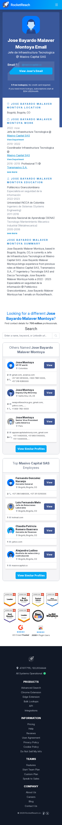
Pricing (31, 724)
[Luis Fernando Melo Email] (10, 506)
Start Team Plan (31, 769)
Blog (31, 801)
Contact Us (31, 805)
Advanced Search (31, 687)
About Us (31, 792)
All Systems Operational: (29, 673)
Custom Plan (31, 774)
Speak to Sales (31, 778)
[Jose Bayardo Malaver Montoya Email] (31, 25)
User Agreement (31, 737)
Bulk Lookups (31, 701)
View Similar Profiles (31, 448)
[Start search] (55, 336)
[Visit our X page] (47, 813)
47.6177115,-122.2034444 (32, 668)
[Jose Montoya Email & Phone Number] (10, 365)
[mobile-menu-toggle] (56, 5)
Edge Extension (31, 696)
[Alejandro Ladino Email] (10, 554)
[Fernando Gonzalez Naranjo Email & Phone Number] (10, 482)
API (31, 705)
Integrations (31, 710)
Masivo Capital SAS (33, 56)
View (49, 365)
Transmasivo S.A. (17, 167)
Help (31, 728)
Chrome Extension (31, 692)
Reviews (31, 733)
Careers (31, 796)
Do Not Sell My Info (31, 751)
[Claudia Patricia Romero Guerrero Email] (10, 530)
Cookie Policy (31, 746)
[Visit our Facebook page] (43, 813)
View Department (15, 139)
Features (31, 765)
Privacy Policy (31, 742)
